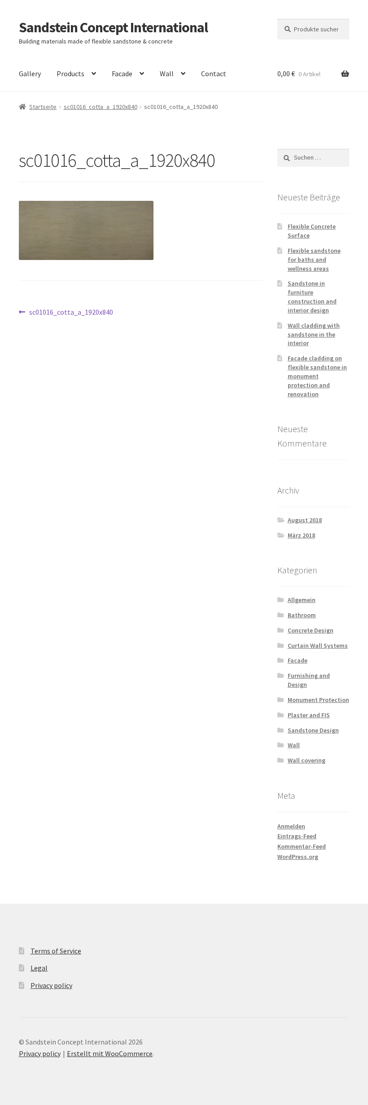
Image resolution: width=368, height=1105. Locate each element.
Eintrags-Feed (296, 836)
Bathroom (302, 615)
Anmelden (291, 826)
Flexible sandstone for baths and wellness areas (314, 260)
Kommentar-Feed (301, 846)
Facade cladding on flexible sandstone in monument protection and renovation (317, 376)
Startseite (43, 107)
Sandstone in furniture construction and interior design (312, 296)
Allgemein (301, 600)
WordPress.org (297, 857)
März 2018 (301, 535)
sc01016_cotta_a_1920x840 (100, 107)
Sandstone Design (313, 730)
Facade (122, 73)
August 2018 (305, 520)
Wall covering (306, 760)
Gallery (30, 73)
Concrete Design (310, 630)
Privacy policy (51, 985)
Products (70, 73)
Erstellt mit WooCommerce (110, 1053)
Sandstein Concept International (113, 27)
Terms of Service (56, 950)
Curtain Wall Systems (318, 645)
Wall (167, 73)
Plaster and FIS (309, 715)
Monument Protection (318, 700)
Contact (213, 73)
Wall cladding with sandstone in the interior (314, 334)
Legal (39, 967)
